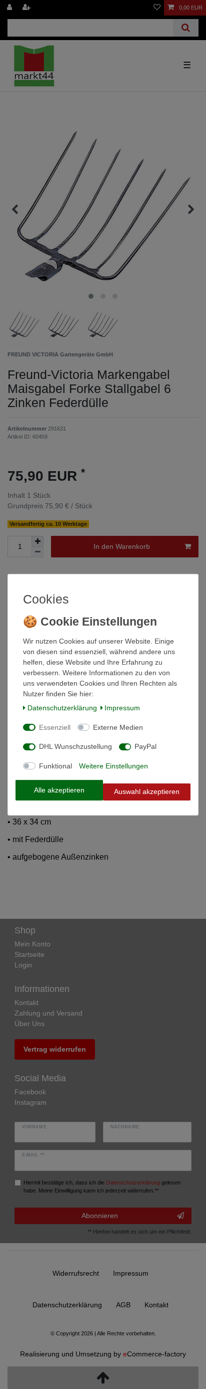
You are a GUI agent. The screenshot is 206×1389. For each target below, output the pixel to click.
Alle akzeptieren (59, 790)
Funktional (55, 766)
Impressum (122, 708)
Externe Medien (118, 727)
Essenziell (54, 727)
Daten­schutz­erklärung (62, 708)
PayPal (145, 746)
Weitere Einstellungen (113, 766)
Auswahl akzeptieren (147, 791)
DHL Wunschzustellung (75, 746)
